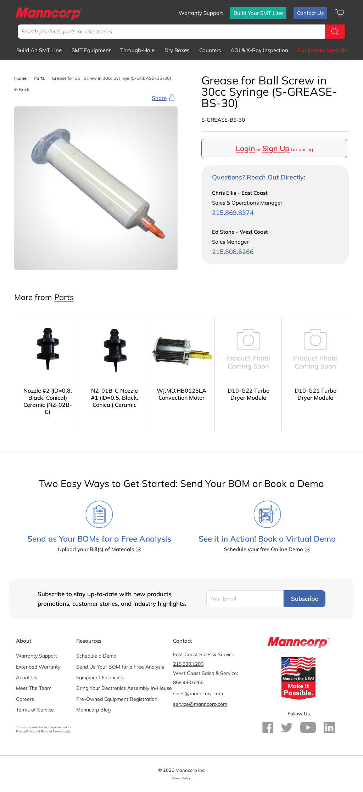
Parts (39, 78)
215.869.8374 (233, 213)
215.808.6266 (233, 252)
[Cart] (340, 12)
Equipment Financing (99, 677)
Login (245, 148)
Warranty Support (201, 13)
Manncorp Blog (93, 710)
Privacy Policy (25, 731)
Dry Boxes (176, 50)
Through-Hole (137, 50)
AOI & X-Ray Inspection (259, 50)
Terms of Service (35, 710)
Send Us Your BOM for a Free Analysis (120, 667)
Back (23, 89)
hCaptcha (54, 727)
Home (20, 78)
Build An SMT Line (39, 50)
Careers (25, 699)
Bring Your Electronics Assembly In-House (124, 688)
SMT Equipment (91, 50)
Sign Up (276, 148)
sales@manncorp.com (198, 693)
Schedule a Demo (96, 656)
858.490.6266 (188, 682)
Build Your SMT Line (258, 13)
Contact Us (310, 13)
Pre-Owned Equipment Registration (116, 699)
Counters (210, 50)
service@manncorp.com (200, 704)
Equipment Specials (322, 50)
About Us (26, 677)
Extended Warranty (38, 667)
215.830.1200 (188, 664)
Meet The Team (33, 688)
